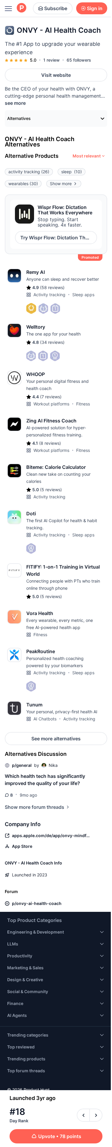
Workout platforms (51, 403)
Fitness (83, 403)
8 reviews (50, 443)
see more (15, 103)
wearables (23, 183)
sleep (71, 171)
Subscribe (55, 8)
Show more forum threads (34, 807)
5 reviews (51, 489)
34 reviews (52, 342)
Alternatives (19, 118)
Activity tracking (49, 294)
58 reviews (52, 287)
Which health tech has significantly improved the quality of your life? (45, 779)
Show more (61, 183)
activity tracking (28, 171)
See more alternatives (56, 739)
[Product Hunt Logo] (21, 8)
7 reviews (51, 396)
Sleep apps (83, 294)
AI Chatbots (44, 718)
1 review (51, 60)
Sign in (94, 8)
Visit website (56, 75)
